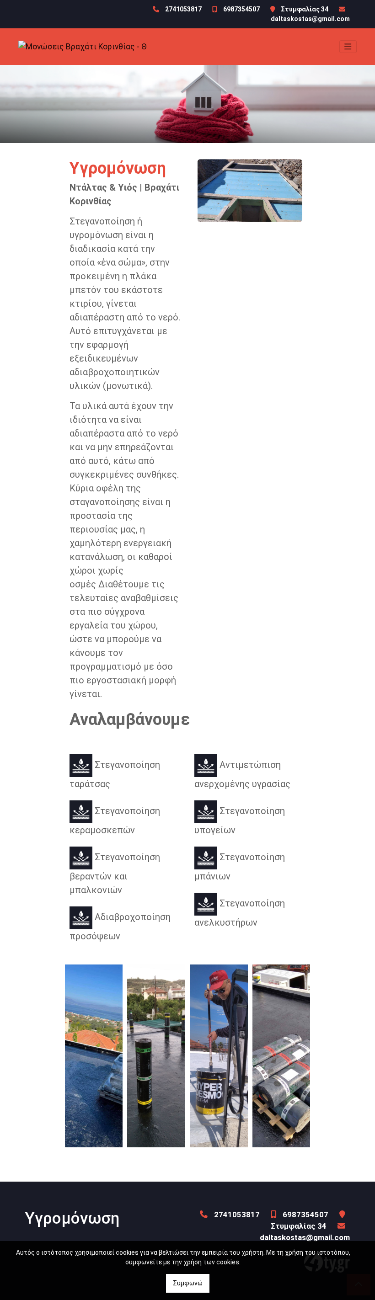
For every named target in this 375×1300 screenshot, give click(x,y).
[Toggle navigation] (348, 46)
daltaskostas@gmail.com (310, 18)
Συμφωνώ (188, 1283)
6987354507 (241, 9)
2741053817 (183, 9)
